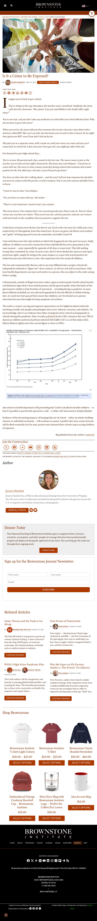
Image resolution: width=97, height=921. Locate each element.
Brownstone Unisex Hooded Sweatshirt (81, 750)
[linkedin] (48, 860)
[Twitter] (35, 510)
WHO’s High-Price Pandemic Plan (24, 664)
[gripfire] (37, 860)
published (50, 316)
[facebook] (29, 860)
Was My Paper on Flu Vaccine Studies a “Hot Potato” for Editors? (70, 666)
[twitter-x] (33, 860)
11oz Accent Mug (81, 796)
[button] (11, 5)
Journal (49, 843)
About (20, 843)
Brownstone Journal (29, 17)
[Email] (31, 510)
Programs (29, 843)
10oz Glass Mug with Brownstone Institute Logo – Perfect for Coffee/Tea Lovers (51, 802)
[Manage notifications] (6, 915)
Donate (77, 843)
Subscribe (48, 589)
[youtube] (44, 860)
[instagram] (52, 860)
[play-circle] (41, 860)
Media (57, 843)
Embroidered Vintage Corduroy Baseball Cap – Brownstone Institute (22, 802)
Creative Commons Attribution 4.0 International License (38, 453)
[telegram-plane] (64, 860)
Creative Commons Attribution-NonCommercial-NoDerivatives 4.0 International (24, 907)
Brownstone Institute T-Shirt (51, 750)
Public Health (51, 82)
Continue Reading (15, 655)
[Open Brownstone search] (92, 13)
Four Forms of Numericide (65, 621)
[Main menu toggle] (5, 5)
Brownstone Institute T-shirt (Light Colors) (22, 750)
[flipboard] (60, 860)
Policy (41, 17)
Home (12, 843)
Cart (85, 843)
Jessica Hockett (15, 491)
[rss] (68, 860)
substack (90, 435)
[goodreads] (56, 860)
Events (40, 843)
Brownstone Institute (11, 17)
